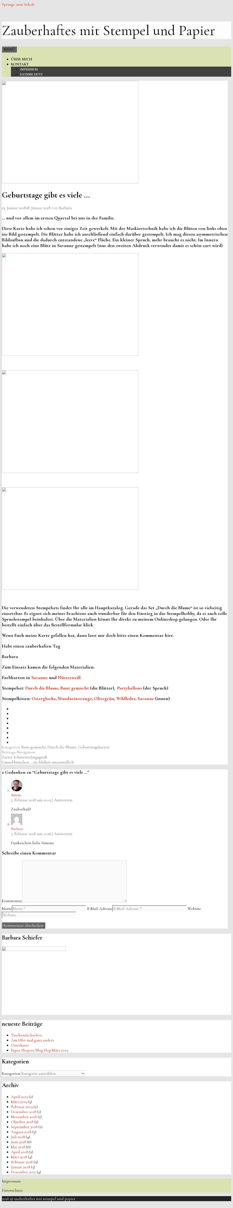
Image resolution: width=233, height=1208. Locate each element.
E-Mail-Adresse (99, 908)
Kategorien (11, 1073)
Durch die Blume (41, 688)
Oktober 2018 (22, 1121)
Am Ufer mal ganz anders (32, 1040)
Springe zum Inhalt (18, 4)
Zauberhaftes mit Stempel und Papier (108, 30)
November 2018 (24, 1116)
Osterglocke (44, 698)
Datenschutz (31, 74)
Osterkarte (20, 1045)
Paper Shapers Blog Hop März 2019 (39, 1050)
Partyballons (129, 688)
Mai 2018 (18, 1146)
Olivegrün (104, 698)
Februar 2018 (22, 1161)
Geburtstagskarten (93, 747)
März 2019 (19, 1101)
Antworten (63, 799)
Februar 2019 (22, 1106)
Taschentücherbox (26, 1035)
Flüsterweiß (69, 677)
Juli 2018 (18, 1136)
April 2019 (19, 1096)
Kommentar (12, 900)
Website (194, 908)
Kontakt (20, 64)
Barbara (17, 828)
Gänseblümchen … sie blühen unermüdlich (38, 762)
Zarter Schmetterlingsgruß (24, 757)
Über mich (21, 59)
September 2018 (24, 1126)
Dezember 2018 (23, 1111)
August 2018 (21, 1131)
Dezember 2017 (23, 1171)
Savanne (39, 677)
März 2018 (19, 1156)
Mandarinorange (75, 698)
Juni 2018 (18, 1141)
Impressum (29, 69)
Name (7, 908)
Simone (16, 794)
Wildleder (125, 698)
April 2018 (19, 1151)
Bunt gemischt (74, 688)
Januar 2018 (20, 1166)
